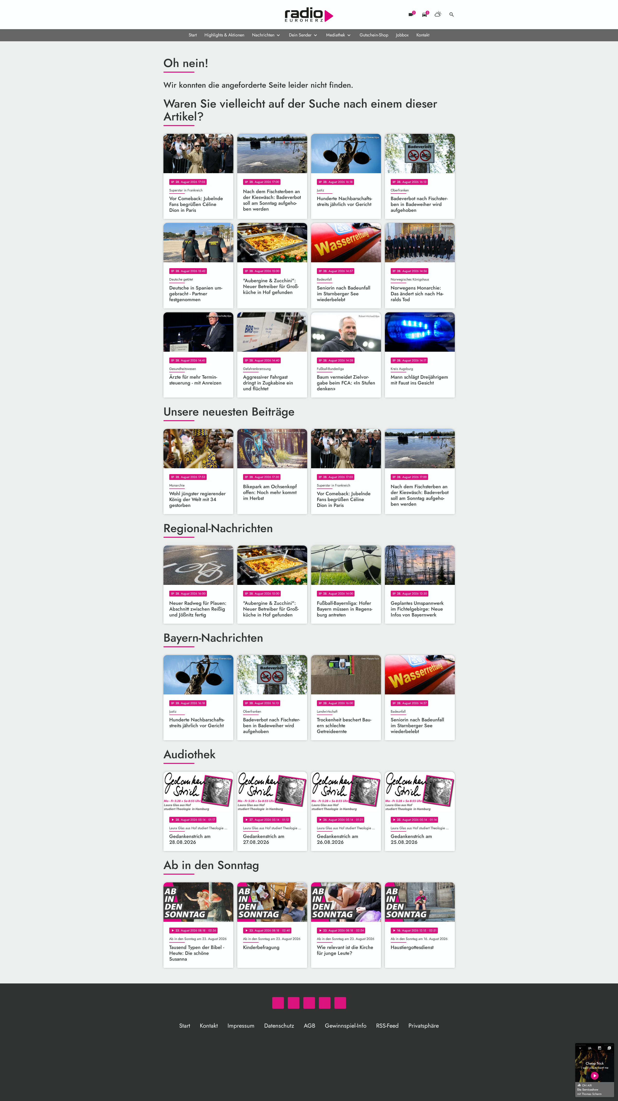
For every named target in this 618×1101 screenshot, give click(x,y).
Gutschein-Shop (374, 35)
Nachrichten (263, 35)
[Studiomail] (197, 14)
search (452, 14)
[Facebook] (178, 14)
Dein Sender (300, 35)
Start (193, 35)
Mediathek (335, 35)
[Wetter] (438, 14)
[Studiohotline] (207, 14)
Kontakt (422, 35)
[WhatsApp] (168, 14)
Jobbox (402, 35)
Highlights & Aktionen (224, 35)
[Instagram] (188, 14)
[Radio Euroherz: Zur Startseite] (309, 14)
